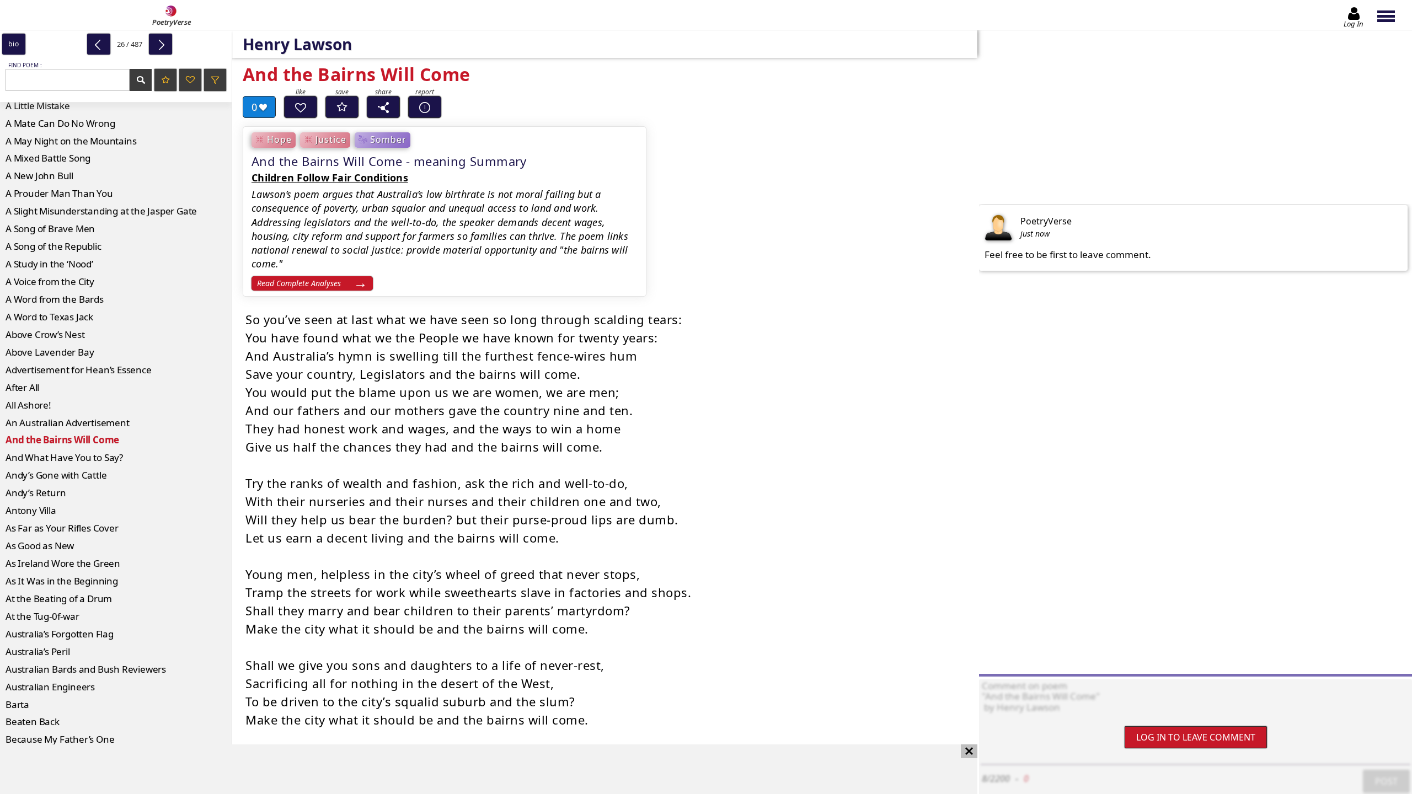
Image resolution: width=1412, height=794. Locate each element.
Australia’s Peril (38, 651)
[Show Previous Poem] (98, 44)
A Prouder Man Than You (59, 193)
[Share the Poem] (383, 107)
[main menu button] (1391, 15)
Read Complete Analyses (299, 283)
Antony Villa (31, 510)
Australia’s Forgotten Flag (60, 633)
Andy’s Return (36, 492)
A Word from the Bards (55, 299)
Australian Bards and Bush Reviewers (86, 669)
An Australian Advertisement (68, 422)
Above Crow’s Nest (45, 334)
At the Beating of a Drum (59, 598)
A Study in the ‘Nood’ (49, 263)
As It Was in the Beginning (62, 581)
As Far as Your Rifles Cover (62, 528)
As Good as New (40, 545)
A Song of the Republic (53, 246)
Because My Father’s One (60, 739)
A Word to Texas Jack (49, 316)
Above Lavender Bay (50, 352)
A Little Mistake (38, 105)
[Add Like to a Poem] (300, 107)
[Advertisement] (477, 769)
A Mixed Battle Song (48, 158)
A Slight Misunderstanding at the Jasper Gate (101, 211)
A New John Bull (39, 175)
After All (22, 387)
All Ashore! (28, 405)
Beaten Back (33, 721)
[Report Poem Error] (424, 107)
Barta (17, 704)
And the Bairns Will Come (62, 439)
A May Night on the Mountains (71, 141)
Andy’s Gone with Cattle (56, 475)
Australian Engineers (50, 686)
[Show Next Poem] (160, 44)
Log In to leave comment (1195, 737)
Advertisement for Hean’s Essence (79, 369)
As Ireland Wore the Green (63, 563)
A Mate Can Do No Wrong (60, 123)
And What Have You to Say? (64, 457)
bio (13, 44)
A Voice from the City (50, 281)
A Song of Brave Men (50, 228)
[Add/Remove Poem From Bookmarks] (342, 107)
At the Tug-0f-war (42, 616)
